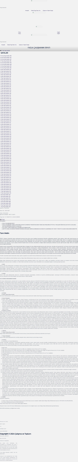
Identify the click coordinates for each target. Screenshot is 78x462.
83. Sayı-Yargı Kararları (5, 50)
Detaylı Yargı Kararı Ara (35, 10)
